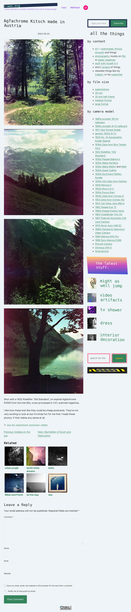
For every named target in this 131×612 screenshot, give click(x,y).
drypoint (99, 52)
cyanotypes (107, 48)
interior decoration (112, 337)
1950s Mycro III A (104, 188)
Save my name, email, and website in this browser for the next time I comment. (40, 586)
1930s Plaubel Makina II (107, 159)
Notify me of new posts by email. (22, 591)
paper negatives (106, 60)
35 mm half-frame (105, 96)
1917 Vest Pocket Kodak (108, 130)
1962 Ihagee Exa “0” (106, 207)
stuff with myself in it (106, 63)
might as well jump (111, 283)
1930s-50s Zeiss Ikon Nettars (111, 181)
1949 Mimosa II (103, 185)
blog (9, 425)
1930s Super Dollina (105, 170)
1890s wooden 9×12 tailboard (111, 126)
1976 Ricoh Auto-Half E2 (108, 225)
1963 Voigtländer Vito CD (108, 214)
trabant (99, 74)
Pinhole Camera (103, 244)
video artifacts (111, 298)
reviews (106, 67)
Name (6, 548)
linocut (118, 48)
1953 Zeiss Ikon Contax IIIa (109, 199)
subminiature (102, 89)
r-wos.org (12, 6)
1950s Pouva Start (105, 192)
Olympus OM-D (103, 247)
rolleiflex (44, 425)
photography (34, 425)
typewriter (117, 74)
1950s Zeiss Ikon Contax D (109, 196)
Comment (8, 517)
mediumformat (22, 425)
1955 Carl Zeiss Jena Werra (109, 203)
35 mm (99, 93)
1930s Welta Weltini (105, 166)
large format (101, 104)
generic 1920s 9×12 (105, 133)
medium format (103, 100)
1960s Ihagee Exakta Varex (109, 210)
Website (7, 573)
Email (6, 561)
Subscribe (118, 23)
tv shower (111, 309)
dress (106, 323)
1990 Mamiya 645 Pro (107, 236)
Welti (124, 166)
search (119, 358)
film (13, 425)
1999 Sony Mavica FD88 (108, 240)
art (96, 48)
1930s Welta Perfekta (106, 163)
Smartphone (102, 251)
